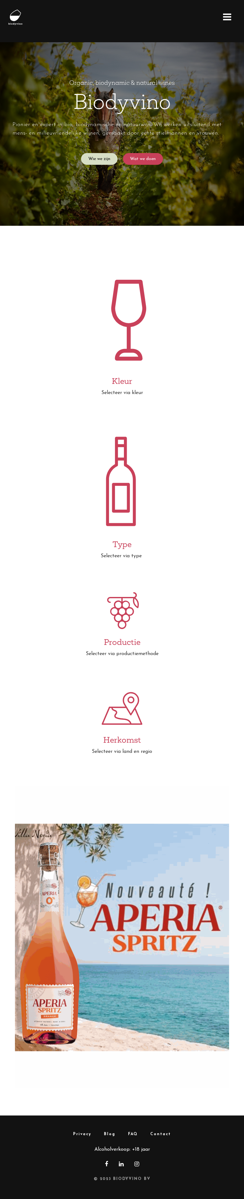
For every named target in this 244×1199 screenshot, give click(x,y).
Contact (160, 1134)
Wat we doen (143, 159)
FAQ (133, 1134)
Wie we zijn (99, 159)
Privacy (82, 1134)
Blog (109, 1134)
